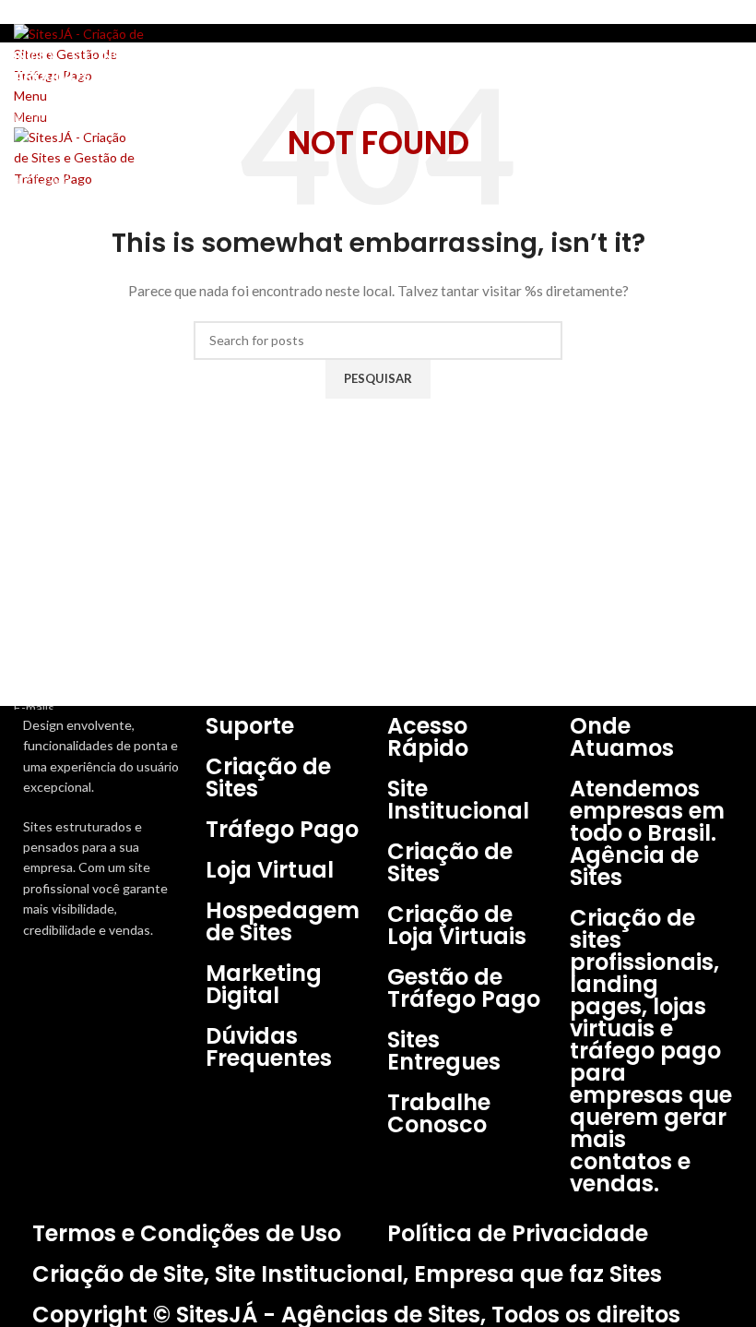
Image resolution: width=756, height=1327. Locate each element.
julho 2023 (44, 306)
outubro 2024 (53, 242)
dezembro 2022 (58, 498)
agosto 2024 (50, 274)
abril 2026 (42, 178)
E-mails (34, 707)
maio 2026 (43, 146)
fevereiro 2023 (56, 465)
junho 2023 (46, 338)
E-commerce (50, 675)
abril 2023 (42, 402)
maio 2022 (43, 530)
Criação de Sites (60, 643)
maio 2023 (43, 370)
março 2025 (47, 211)
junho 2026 (46, 115)
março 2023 (47, 434)
